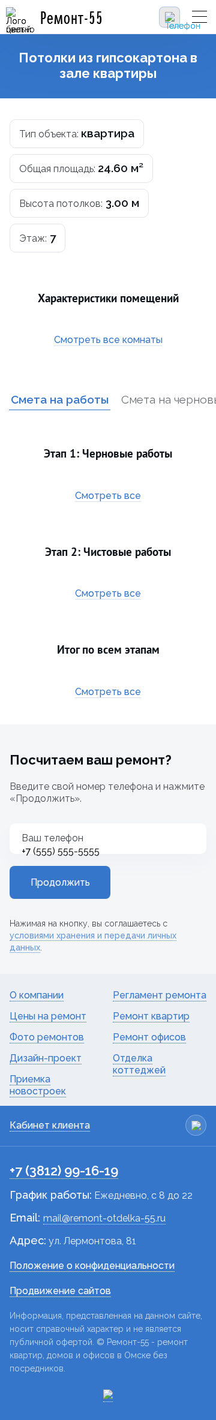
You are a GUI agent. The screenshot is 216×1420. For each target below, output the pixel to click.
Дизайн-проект (46, 1058)
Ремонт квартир (151, 1016)
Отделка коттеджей (139, 1064)
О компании (37, 995)
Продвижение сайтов (60, 1290)
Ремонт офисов (149, 1037)
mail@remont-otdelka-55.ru (104, 1218)
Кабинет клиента (50, 1125)
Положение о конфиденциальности (92, 1265)
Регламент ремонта (159, 995)
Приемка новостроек (38, 1085)
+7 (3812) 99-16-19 (64, 1170)
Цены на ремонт (48, 1016)
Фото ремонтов (47, 1037)
